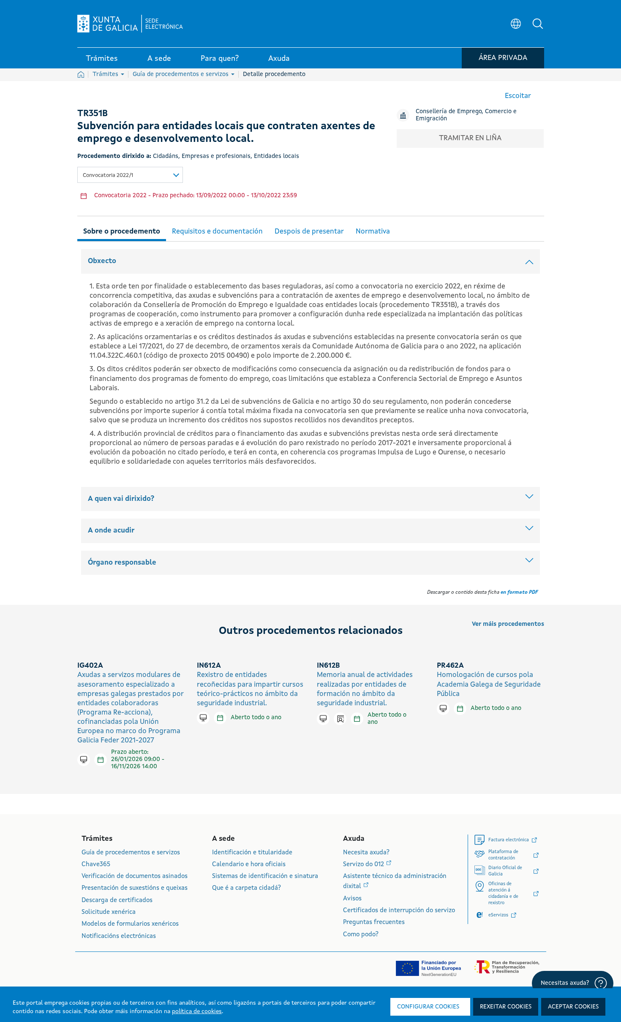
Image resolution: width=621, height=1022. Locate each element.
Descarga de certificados (117, 900)
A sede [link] (159, 59)
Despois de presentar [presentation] (309, 231)
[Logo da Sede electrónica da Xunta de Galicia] (130, 24)
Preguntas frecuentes (374, 922)
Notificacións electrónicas (119, 936)
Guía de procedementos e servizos (181, 74)
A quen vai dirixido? (121, 499)
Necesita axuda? (366, 853)
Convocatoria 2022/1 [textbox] (108, 175)
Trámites (106, 74)
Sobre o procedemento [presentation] (121, 231)
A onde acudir (111, 530)
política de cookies (197, 1011)
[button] (537, 23)
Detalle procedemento (274, 74)
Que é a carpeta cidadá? (246, 888)
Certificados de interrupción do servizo (399, 911)
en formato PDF (519, 592)
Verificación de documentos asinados (135, 876)
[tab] (121, 230)
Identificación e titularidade (252, 853)
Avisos (352, 899)
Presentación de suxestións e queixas (135, 888)
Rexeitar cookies (505, 1007)
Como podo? (361, 935)
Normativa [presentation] (373, 231)
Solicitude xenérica (109, 912)
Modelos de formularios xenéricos (130, 924)
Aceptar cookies (573, 1007)
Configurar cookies (428, 1007)
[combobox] (130, 175)
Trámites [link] (102, 59)
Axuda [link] (279, 59)
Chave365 (96, 865)
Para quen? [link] (220, 59)
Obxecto (102, 261)
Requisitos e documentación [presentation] (217, 231)
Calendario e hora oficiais (249, 865)
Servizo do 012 (364, 865)
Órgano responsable (122, 562)
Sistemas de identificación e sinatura (265, 876)
